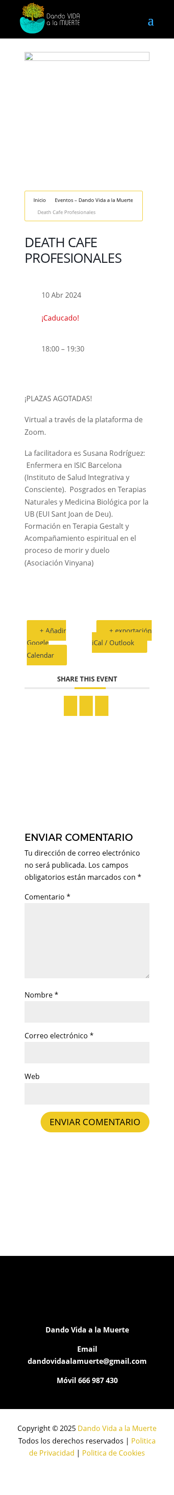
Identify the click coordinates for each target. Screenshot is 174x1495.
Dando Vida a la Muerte (117, 1428)
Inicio (39, 200)
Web (32, 1076)
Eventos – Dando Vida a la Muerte (94, 200)
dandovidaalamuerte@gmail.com (87, 1361)
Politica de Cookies (113, 1453)
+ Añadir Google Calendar (46, 642)
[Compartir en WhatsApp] (86, 706)
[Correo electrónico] (101, 706)
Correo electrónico (59, 1036)
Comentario (47, 897)
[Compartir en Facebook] (70, 706)
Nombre (41, 995)
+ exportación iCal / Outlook (122, 636)
